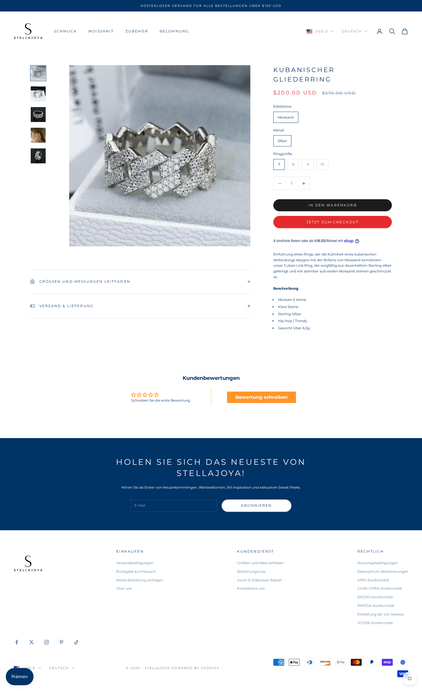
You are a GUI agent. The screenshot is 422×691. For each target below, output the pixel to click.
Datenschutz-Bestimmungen (382, 571)
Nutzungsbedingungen (377, 563)
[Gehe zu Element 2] (38, 94)
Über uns (124, 588)
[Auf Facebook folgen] (17, 642)
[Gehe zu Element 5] (38, 156)
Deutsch (352, 31)
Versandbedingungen (134, 563)
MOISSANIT (101, 31)
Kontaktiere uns (251, 588)
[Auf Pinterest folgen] (61, 642)
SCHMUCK (65, 31)
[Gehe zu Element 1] (38, 73)
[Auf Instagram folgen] (46, 642)
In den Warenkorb (332, 205)
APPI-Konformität (373, 580)
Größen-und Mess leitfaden (260, 563)
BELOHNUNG (174, 31)
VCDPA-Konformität (375, 623)
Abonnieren (256, 505)
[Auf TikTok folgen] (76, 642)
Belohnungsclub (251, 571)
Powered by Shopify (195, 668)
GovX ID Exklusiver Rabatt (259, 580)
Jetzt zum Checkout (333, 222)
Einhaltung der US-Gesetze (380, 614)
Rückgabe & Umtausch (136, 571)
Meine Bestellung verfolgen (139, 580)
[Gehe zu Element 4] (38, 135)
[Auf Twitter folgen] (31, 642)
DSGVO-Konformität (375, 597)
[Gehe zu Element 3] (38, 115)
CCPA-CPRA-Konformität (379, 588)
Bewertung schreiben (261, 397)
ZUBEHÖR (136, 31)
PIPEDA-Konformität (375, 605)
